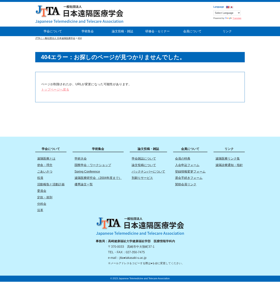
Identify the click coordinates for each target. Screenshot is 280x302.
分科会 (41, 203)
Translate (237, 18)
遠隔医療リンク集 (227, 158)
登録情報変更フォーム (190, 171)
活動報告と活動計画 (51, 184)
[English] (227, 7)
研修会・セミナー (157, 31)
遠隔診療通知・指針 (229, 165)
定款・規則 (44, 197)
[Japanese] (231, 7)
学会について (53, 31)
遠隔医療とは (46, 158)
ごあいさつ (44, 171)
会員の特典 (182, 158)
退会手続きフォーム (188, 177)
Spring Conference (87, 171)
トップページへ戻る (55, 89)
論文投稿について (144, 165)
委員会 (41, 190)
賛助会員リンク (185, 184)
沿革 (40, 210)
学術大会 (80, 158)
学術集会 (88, 31)
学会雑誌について (144, 158)
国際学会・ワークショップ (92, 165)
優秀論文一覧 (83, 184)
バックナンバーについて (148, 171)
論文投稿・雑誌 (122, 31)
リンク (227, 31)
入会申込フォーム (187, 165)
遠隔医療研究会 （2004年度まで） (98, 177)
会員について (192, 31)
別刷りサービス (142, 177)
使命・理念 (44, 165)
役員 (40, 177)
